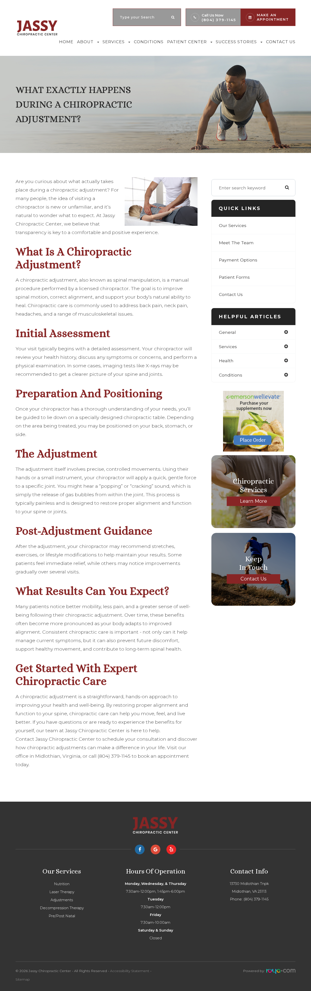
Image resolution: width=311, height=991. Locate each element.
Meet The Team (236, 242)
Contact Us (280, 41)
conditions (230, 375)
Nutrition (61, 884)
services (228, 346)
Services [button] (114, 41)
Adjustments (62, 900)
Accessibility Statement (129, 971)
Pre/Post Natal (62, 916)
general (227, 332)
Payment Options (238, 259)
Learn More (253, 501)
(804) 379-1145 (219, 19)
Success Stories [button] (236, 41)
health (226, 360)
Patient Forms (234, 277)
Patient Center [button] (187, 41)
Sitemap (23, 979)
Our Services (232, 225)
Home (66, 41)
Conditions (149, 41)
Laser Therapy (61, 892)
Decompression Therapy (62, 908)
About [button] (85, 41)
